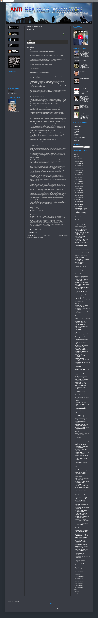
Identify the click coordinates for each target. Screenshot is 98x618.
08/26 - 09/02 (78, 163)
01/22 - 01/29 (78, 581)
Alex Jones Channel (78, 126)
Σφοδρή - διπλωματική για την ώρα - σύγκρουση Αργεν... (82, 434)
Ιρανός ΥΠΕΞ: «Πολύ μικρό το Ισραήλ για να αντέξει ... (81, 416)
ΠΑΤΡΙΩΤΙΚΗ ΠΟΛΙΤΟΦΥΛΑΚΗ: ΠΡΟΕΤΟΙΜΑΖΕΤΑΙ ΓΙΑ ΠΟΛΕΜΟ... (81, 473)
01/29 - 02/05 (78, 580)
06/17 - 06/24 (78, 181)
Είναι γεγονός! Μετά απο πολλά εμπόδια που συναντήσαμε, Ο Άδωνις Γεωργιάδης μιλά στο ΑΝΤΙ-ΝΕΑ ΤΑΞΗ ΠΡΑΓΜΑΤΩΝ (84, 115)
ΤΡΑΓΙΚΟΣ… (82, 71)
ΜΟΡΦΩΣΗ (76, 140)
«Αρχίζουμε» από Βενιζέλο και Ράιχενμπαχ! (81, 437)
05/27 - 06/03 (78, 186)
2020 (75, 153)
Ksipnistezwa (76, 129)
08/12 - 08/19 (78, 167)
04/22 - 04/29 (78, 195)
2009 (75, 593)
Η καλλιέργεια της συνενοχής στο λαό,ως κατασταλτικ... (82, 380)
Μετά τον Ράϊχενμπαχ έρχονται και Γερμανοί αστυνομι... (82, 517)
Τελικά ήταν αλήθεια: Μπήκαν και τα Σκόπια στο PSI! (82, 363)
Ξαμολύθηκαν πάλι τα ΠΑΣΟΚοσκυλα (79, 263)
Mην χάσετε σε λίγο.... (79, 301)
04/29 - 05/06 (78, 194)
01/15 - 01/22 (78, 583)
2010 (75, 591)
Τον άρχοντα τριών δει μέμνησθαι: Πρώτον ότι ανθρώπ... (82, 334)
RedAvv (75, 132)
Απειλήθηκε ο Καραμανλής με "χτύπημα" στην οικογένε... (81, 322)
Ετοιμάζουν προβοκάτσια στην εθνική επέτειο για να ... (81, 489)
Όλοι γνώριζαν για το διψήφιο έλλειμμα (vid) (81, 568)
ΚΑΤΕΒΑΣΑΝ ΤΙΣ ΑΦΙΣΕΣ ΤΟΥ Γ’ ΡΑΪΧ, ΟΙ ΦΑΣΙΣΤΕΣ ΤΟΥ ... (81, 291)
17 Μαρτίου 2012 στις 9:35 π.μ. (36, 141)
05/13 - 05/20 (78, 190)
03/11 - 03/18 (78, 206)
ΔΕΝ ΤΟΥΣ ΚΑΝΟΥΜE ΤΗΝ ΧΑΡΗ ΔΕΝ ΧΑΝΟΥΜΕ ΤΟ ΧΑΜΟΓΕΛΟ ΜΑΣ (82, 233)
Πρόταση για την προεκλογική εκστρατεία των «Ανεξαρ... (81, 293)
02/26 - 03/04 (78, 572)
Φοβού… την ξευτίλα (79, 257)
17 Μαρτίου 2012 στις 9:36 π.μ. (36, 210)
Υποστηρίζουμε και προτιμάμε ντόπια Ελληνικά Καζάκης (81, 514)
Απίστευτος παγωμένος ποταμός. (82, 282)
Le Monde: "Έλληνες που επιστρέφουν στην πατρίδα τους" (82, 299)
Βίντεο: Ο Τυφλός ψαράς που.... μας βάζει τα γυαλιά (81, 538)
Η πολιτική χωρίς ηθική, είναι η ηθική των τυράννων (81, 306)
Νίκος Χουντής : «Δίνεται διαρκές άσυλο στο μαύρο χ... (82, 479)
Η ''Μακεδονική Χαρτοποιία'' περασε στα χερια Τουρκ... (81, 227)
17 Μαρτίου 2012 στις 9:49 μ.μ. (36, 229)
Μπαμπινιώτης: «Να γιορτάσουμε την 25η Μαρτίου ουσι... (82, 410)
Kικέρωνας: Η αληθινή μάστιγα (81, 242)
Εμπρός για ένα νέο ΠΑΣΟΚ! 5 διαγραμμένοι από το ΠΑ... (81, 498)
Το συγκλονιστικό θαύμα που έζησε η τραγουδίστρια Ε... (82, 482)
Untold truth (76, 134)
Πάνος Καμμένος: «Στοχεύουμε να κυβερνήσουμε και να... (82, 408)
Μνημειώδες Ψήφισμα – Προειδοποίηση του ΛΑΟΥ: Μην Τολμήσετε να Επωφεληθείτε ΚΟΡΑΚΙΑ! (84, 91)
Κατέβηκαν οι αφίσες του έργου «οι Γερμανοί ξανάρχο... (82, 511)
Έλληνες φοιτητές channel (79, 137)
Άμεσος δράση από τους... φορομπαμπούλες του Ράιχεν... (82, 470)
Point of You (76, 131)
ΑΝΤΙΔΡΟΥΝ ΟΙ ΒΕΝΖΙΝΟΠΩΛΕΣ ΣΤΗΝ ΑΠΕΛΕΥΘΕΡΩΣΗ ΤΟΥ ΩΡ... (82, 428)
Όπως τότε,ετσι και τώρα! (80, 324)
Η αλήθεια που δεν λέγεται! (79, 139)
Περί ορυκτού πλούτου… (80, 314)
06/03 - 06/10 (78, 185)
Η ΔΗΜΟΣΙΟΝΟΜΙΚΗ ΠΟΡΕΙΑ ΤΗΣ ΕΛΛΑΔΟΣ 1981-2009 (82, 559)
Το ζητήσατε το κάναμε (84, 78)
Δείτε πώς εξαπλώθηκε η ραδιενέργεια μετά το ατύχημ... (82, 271)
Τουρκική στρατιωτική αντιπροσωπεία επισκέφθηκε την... (81, 221)
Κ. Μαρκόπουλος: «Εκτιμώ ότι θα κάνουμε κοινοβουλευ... (82, 453)
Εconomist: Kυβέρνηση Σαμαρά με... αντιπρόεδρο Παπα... (81, 245)
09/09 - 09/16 (78, 159)
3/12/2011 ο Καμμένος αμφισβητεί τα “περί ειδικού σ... (82, 508)
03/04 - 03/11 (78, 571)
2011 (75, 589)
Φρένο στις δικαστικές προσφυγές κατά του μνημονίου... (82, 467)
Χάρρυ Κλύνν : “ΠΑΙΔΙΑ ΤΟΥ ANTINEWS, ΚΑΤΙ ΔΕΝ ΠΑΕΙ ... (82, 520)
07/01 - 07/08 (78, 177)
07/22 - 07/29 (78, 172)
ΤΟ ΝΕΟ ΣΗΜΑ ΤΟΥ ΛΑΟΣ (80, 60)
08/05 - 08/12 (78, 168)
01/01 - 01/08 (78, 587)
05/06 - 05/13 (78, 192)
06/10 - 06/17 (78, 183)
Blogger (57, 608)
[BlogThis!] (29, 43)
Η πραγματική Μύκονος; (80, 526)
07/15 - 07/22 (78, 174)
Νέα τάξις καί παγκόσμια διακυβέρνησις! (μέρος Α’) (81, 462)
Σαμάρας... (77, 400)
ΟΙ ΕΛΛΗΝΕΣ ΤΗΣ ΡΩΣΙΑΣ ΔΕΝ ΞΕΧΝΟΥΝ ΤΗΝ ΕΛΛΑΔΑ (81, 266)
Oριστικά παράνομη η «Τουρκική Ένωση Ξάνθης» (81, 352)
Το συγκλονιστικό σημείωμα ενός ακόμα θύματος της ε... (81, 240)
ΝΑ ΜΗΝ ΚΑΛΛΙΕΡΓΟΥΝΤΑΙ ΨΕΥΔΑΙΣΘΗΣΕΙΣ (81, 465)
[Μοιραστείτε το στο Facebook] (32, 43)
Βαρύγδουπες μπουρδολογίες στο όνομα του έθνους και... (82, 212)
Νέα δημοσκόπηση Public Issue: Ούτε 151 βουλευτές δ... (81, 547)
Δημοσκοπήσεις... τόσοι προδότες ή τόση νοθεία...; (82, 285)
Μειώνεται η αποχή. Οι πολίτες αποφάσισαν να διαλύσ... (81, 383)
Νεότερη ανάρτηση (31, 235)
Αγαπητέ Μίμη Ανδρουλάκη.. (81, 385)
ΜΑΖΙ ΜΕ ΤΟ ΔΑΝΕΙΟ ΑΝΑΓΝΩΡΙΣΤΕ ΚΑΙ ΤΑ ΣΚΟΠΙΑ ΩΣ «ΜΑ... (82, 359)
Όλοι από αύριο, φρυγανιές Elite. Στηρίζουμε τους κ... (81, 447)
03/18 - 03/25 (78, 204)
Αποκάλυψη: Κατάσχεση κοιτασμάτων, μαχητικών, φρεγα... (80, 501)
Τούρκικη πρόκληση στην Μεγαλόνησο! (80, 237)
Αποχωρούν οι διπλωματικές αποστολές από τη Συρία (81, 296)
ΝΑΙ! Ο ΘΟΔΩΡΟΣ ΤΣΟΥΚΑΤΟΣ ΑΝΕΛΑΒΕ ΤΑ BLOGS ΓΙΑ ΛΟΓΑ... (81, 532)
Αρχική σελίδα (47, 235)
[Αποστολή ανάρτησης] (30, 40)
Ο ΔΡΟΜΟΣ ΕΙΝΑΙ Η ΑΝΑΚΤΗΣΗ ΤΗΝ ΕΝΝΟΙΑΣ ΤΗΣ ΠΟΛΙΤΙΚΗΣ (82, 535)
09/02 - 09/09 (78, 161)
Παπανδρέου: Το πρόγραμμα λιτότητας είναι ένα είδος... (81, 419)
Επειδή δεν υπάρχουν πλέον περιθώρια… (81, 214)
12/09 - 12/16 (78, 158)
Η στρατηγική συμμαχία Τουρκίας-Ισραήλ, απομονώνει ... (82, 346)
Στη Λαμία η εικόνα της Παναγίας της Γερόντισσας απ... (81, 337)
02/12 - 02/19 (78, 576)
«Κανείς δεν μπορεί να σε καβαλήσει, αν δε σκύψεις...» (81, 224)
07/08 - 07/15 (78, 176)
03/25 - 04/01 (78, 203)
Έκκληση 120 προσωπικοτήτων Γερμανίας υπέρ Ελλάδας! (81, 492)
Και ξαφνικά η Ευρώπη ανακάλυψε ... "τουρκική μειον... (82, 260)
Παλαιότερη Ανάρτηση (63, 235)
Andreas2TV (76, 128)
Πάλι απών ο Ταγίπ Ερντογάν (81, 255)
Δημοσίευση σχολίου (33, 232)
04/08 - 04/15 (78, 199)
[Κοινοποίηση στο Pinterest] (34, 43)
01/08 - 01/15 (78, 585)
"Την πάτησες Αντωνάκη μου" (81, 393)
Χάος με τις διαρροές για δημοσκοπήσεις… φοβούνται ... (82, 565)
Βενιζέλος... (77, 431)
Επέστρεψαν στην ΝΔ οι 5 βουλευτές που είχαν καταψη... (82, 413)
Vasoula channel (77, 135)
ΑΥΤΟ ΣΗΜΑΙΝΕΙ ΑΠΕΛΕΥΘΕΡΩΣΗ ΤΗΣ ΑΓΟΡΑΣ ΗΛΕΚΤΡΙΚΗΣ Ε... (82, 523)
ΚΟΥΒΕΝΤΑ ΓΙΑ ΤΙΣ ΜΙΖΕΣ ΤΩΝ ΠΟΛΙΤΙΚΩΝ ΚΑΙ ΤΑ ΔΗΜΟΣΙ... (81, 439)
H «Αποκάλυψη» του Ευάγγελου (81, 455)
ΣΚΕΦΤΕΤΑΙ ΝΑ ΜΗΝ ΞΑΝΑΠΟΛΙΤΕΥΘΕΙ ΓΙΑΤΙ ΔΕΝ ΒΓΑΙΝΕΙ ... (82, 355)
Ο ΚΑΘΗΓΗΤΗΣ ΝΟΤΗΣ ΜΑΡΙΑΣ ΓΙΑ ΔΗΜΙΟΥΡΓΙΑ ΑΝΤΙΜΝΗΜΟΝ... (82, 371)
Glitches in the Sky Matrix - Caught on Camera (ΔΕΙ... (82, 288)
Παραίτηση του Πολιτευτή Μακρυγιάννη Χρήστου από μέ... (82, 562)
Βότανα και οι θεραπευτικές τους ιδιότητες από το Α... (81, 277)
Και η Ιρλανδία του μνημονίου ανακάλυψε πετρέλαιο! (81, 377)
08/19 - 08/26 (78, 165)
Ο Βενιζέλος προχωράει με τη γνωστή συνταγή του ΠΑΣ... (81, 528)
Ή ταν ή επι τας (78, 329)
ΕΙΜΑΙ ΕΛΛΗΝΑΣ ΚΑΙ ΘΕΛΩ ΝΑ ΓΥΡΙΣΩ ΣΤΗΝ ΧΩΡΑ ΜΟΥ (81, 550)
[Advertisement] (45, 35)
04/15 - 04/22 (78, 197)
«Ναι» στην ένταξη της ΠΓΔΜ (81, 368)
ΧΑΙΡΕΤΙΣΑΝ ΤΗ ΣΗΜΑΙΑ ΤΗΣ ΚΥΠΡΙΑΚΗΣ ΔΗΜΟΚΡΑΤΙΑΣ (81, 349)
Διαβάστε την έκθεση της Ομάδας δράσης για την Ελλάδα (82, 425)
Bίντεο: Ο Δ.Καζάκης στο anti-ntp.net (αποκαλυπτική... (81, 209)
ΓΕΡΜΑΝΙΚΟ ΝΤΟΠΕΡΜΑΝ (81, 402)
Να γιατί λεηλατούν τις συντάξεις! (82, 487)
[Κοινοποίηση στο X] (31, 43)
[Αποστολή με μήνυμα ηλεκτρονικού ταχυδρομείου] (28, 43)
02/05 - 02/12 (78, 578)
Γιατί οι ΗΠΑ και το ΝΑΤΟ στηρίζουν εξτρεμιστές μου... (82, 319)
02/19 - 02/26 (78, 574)
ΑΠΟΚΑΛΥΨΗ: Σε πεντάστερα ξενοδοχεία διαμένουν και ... (81, 331)
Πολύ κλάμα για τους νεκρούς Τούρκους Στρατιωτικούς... (81, 247)
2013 (75, 154)
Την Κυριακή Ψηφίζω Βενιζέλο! (81, 544)
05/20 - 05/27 (78, 188)
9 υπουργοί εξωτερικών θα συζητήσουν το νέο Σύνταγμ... (81, 274)
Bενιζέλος (77, 303)
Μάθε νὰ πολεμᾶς (78, 476)
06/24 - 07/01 (78, 179)
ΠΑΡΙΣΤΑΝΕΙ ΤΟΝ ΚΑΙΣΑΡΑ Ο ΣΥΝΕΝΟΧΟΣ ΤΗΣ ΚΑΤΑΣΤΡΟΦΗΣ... (81, 553)
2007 (75, 595)
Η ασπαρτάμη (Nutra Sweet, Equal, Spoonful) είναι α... (82, 309)
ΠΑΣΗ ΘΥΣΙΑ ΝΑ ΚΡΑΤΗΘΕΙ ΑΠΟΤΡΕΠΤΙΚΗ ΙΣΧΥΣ (81, 230)
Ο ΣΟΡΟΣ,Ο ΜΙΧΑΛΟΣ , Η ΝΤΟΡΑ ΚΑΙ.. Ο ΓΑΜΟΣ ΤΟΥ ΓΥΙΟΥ (82, 250)
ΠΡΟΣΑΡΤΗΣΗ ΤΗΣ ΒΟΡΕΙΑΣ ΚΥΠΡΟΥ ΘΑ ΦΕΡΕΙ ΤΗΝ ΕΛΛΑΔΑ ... (81, 458)
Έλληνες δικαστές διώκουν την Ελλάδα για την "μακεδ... (81, 280)
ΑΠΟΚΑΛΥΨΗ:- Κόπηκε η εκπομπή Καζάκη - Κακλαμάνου (84, 106)
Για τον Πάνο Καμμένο (79, 86)
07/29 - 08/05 (78, 170)
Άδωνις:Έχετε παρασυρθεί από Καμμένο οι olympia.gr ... (81, 391)
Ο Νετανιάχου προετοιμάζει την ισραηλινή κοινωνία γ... (81, 340)
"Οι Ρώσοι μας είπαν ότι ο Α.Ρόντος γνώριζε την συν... (82, 398)
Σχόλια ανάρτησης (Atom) (37, 237)
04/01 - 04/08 (78, 201)
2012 (75, 156)
